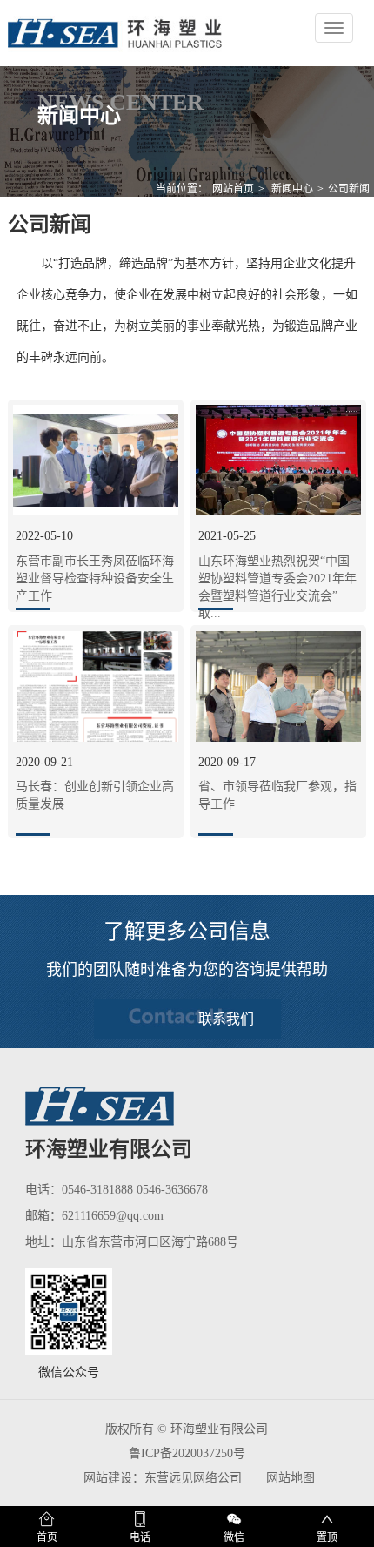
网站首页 (233, 189)
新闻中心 (292, 189)
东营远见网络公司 (193, 1477)
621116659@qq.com (113, 1215)
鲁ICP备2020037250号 (187, 1453)
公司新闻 (349, 189)
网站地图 (290, 1477)
